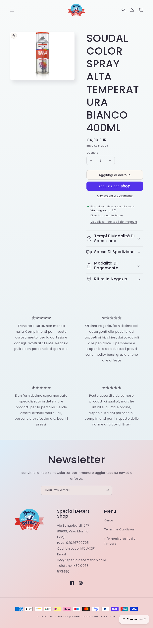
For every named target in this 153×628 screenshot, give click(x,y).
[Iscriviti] (107, 490)
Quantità (92, 153)
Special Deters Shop (59, 616)
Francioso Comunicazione (100, 616)
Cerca (108, 520)
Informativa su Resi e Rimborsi (120, 541)
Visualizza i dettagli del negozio (113, 222)
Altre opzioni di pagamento (115, 195)
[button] (12, 9)
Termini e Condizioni (119, 529)
